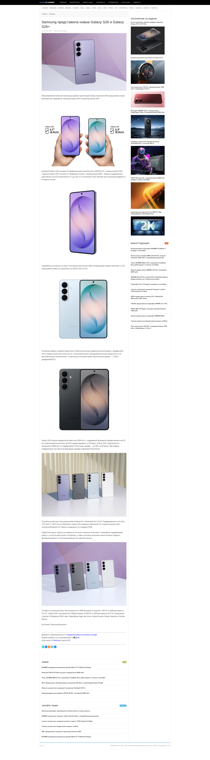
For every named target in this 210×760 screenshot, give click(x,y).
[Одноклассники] (49, 647)
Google (139, 8)
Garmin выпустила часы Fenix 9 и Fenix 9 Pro (147, 58)
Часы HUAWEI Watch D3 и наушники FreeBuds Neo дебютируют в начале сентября (73, 678)
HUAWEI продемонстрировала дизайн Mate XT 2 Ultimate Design (66, 667)
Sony (105, 8)
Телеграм (56, 640)
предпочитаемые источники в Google (82, 635)
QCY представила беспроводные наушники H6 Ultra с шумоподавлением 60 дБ (72, 683)
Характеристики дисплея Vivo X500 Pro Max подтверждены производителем (146, 213)
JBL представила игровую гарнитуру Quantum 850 (61, 731)
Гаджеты (136, 2)
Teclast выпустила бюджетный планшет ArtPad (60, 726)
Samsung (53, 8)
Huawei (76, 8)
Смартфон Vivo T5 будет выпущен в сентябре (148, 284)
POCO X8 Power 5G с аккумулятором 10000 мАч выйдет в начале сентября (147, 179)
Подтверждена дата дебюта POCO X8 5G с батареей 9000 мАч (65, 693)
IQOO (82, 8)
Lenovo (146, 8)
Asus (94, 8)
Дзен (77, 638)
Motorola (123, 8)
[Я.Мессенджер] (43, 647)
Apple (131, 8)
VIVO (99, 8)
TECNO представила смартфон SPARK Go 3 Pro (149, 303)
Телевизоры (113, 2)
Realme (68, 8)
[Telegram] (52, 647)
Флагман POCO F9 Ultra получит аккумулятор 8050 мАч (63, 672)
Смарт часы (88, 2)
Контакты (42, 745)
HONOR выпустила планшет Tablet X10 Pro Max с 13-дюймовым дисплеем (70, 716)
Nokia (88, 8)
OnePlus (154, 8)
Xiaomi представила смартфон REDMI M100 (147, 316)
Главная (63, 2)
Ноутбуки (126, 2)
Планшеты (100, 2)
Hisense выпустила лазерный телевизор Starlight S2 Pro (63, 688)
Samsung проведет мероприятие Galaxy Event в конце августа (66, 711)
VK (69, 640)
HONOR (61, 8)
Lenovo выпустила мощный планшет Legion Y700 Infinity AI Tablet (67, 721)
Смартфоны (75, 2)
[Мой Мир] (55, 647)
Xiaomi (45, 8)
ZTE (116, 8)
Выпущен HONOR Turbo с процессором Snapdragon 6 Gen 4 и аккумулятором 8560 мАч (147, 111)
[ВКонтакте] (46, 647)
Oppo (111, 8)
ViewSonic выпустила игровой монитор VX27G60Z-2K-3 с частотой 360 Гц (145, 142)
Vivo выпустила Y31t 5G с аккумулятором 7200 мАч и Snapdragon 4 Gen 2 (147, 88)
